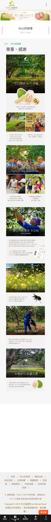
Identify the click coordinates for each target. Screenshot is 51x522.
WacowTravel (40, 504)
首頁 (6, 44)
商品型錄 (8, 480)
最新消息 (39, 476)
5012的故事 (25, 476)
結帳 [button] (44, 512)
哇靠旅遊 (30, 508)
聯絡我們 (16, 484)
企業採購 (21, 480)
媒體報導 (34, 480)
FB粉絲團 (28, 484)
